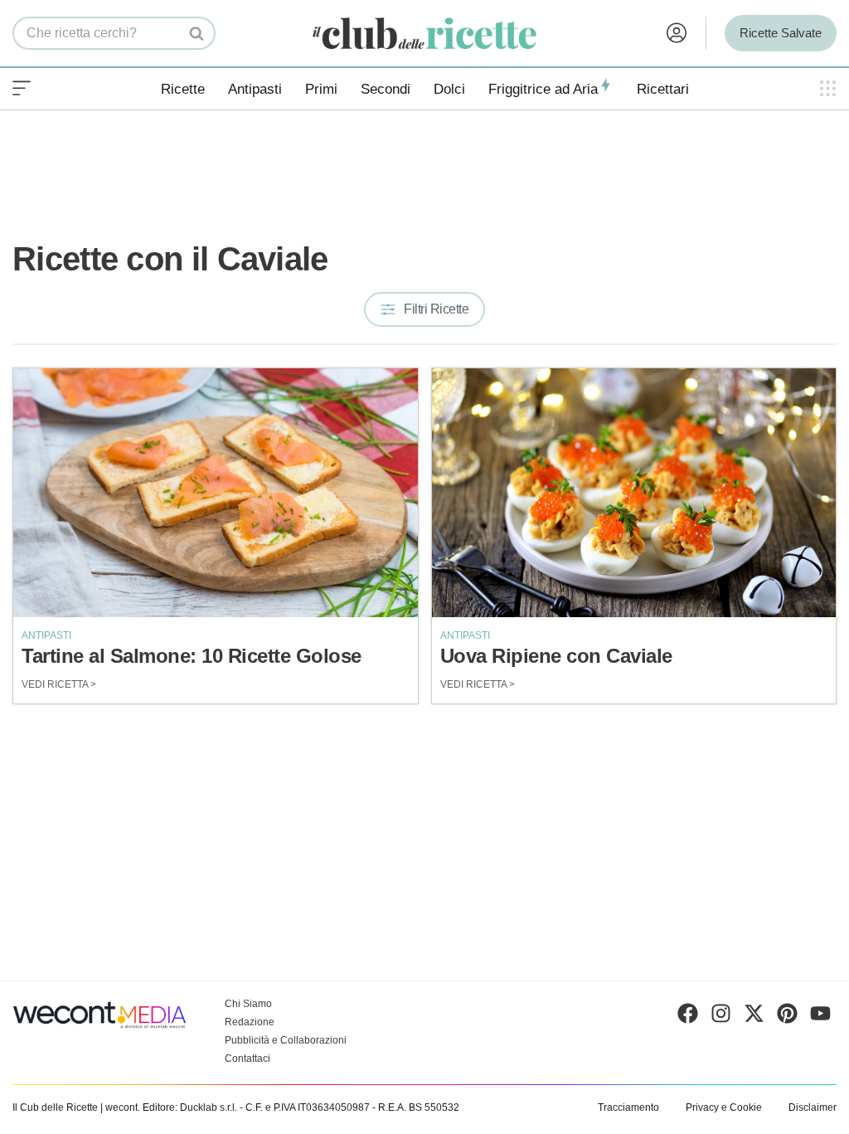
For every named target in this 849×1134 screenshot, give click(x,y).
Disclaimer (812, 1107)
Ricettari (663, 89)
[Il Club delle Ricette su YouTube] (820, 1017)
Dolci (449, 89)
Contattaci (247, 1058)
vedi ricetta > (59, 684)
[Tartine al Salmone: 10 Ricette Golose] (215, 492)
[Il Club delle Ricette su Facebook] (687, 1017)
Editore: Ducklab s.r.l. (190, 1107)
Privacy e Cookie (724, 1107)
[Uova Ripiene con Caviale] (634, 492)
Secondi (385, 89)
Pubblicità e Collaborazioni (286, 1040)
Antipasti (255, 89)
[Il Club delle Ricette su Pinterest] (787, 1017)
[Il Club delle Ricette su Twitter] (754, 1017)
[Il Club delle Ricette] (424, 33)
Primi (321, 89)
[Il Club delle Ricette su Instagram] (721, 1017)
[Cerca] (197, 33)
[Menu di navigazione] (21, 89)
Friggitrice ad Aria (543, 89)
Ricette (183, 89)
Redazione (249, 1022)
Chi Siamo (248, 1004)
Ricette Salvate (781, 33)
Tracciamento (628, 1107)
